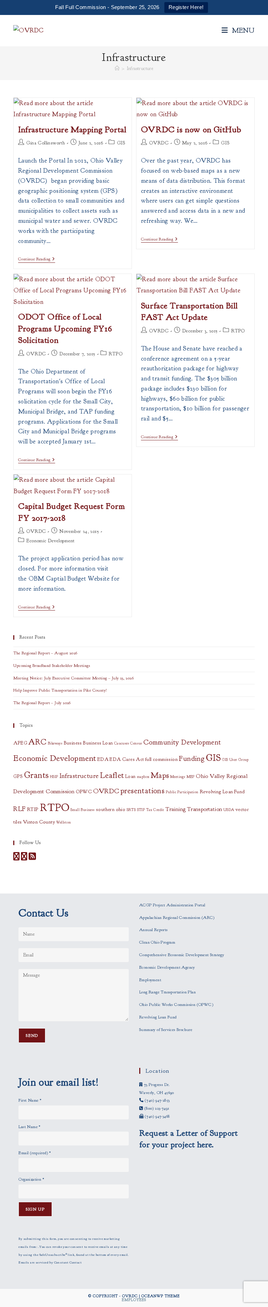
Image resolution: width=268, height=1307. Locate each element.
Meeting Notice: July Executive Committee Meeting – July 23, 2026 (73, 678)
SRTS (131, 810)
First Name (29, 1100)
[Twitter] (24, 858)
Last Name (29, 1126)
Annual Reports (153, 929)
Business (73, 743)
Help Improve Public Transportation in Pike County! (60, 690)
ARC (37, 742)
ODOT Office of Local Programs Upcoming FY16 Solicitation (65, 328)
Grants (36, 775)
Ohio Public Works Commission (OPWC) (176, 1004)
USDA (228, 810)
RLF (19, 808)
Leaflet (112, 775)
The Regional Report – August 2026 (45, 653)
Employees (134, 1299)
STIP (141, 810)
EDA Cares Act (127, 759)
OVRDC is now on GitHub (191, 129)
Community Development (182, 742)
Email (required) (34, 1153)
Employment (150, 980)
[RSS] (32, 858)
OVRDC (159, 143)
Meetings (177, 776)
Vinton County (39, 822)
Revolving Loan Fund (222, 792)
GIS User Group (235, 759)
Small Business (82, 810)
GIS (121, 143)
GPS (18, 776)
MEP (191, 776)
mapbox (143, 776)
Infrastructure (140, 68)
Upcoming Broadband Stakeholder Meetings (51, 665)
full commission (161, 759)
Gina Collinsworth (45, 143)
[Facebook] (16, 858)
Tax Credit (155, 810)
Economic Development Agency (167, 967)
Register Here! (186, 7)
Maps (160, 775)
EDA (103, 759)
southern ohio (110, 809)
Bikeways (55, 743)
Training (175, 809)
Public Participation (182, 792)
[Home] (117, 68)
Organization (31, 1179)
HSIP (54, 776)
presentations (142, 791)
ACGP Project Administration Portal (172, 905)
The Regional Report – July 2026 (41, 703)
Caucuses (121, 743)
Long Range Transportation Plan (167, 992)
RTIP (33, 809)
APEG (20, 743)
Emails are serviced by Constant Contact (50, 1262)
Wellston (63, 822)
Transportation (204, 809)
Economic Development (50, 541)
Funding (191, 758)
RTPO (115, 354)
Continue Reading (36, 259)
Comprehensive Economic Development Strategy (181, 955)
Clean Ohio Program (157, 942)
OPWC (84, 792)
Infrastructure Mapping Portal (72, 129)
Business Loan (98, 743)
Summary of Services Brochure (165, 1029)
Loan (130, 776)
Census (136, 743)
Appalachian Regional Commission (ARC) (177, 917)
